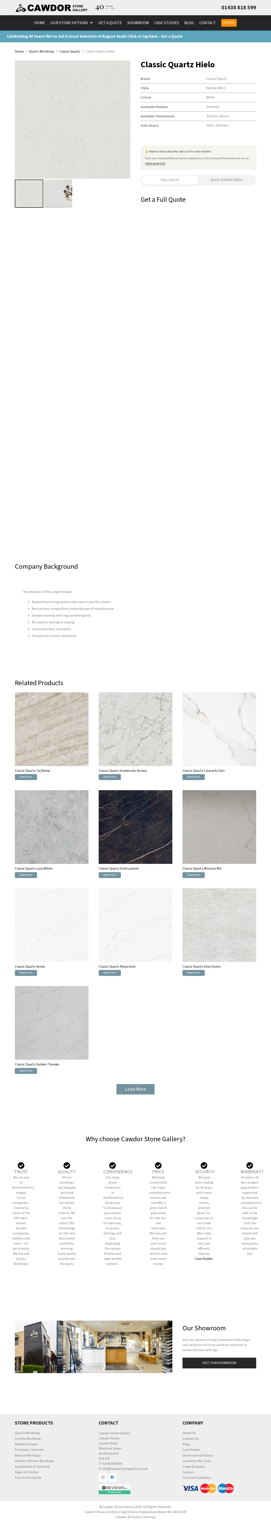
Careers (188, 1472)
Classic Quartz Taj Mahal (32, 770)
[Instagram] (103, 1477)
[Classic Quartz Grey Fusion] (219, 925)
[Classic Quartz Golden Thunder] (51, 1023)
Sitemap (149, 1517)
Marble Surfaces (26, 1444)
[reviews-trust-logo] (135, 1489)
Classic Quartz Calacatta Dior (204, 770)
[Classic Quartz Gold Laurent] (135, 827)
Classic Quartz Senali (30, 966)
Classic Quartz (69, 51)
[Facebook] (112, 1477)
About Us (189, 1433)
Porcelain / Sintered (29, 1449)
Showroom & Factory (198, 1455)
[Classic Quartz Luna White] (51, 827)
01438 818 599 (112, 1463)
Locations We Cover (197, 1461)
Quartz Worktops (41, 51)
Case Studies (204, 1258)
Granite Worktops (28, 1438)
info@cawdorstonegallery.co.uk (125, 1468)
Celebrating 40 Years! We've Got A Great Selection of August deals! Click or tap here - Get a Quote (95, 36)
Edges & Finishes (27, 1472)
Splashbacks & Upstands (32, 1466)
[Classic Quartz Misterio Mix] (219, 827)
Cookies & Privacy (128, 1517)
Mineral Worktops (28, 1455)
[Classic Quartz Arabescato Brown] (135, 729)
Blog (186, 1444)
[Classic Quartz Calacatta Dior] (219, 729)
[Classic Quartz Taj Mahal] (51, 729)
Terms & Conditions (197, 1477)
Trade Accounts (194, 1466)
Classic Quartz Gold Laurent (119, 868)
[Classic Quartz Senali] (51, 925)
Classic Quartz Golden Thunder (37, 1064)
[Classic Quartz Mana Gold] (135, 925)
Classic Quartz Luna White (34, 868)
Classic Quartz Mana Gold (117, 966)
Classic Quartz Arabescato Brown (123, 770)
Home (19, 51)
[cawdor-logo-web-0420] (51, 7)
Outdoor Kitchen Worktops (34, 1461)
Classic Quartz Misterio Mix (202, 868)
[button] (90, 22)
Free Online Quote (28, 1477)
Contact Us (191, 1438)
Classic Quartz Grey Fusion (202, 966)
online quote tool (155, 163)
